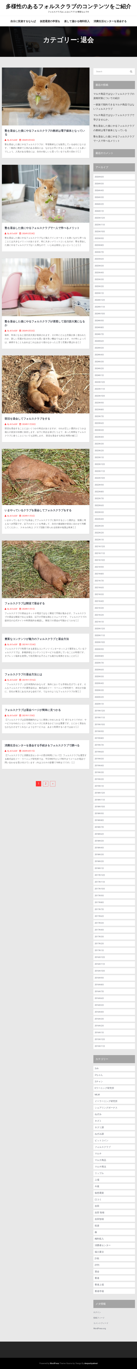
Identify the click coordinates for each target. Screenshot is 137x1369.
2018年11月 (100, 800)
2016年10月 (100, 971)
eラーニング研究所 (104, 1088)
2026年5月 (99, 184)
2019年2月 (99, 779)
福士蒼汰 (99, 1252)
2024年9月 (99, 321)
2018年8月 (99, 820)
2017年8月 (99, 902)
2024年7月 (99, 334)
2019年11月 (100, 717)
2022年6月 (99, 505)
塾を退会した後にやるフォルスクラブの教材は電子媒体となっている (113, 127)
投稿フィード (99, 1318)
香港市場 (99, 1291)
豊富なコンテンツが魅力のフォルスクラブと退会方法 (37, 638)
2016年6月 (99, 998)
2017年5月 (99, 923)
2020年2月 (99, 697)
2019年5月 (99, 759)
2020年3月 (99, 690)
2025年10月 (100, 231)
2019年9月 (99, 731)
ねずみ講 (99, 1134)
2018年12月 (100, 793)
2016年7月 (99, 991)
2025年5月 (99, 266)
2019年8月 (99, 738)
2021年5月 (99, 594)
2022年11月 (100, 471)
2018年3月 (99, 854)
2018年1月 (99, 868)
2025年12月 (100, 218)
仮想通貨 (99, 1193)
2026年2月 (99, 204)
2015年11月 (100, 1046)
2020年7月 (99, 663)
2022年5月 (99, 512)
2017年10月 (100, 889)
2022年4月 (99, 519)
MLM (97, 1094)
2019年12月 (100, 711)
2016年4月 (99, 1012)
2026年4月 (99, 190)
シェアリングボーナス (106, 1107)
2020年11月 (100, 635)
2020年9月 (99, 649)
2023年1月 (99, 457)
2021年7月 (99, 581)
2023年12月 (100, 382)
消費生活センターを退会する (110, 21)
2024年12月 (100, 300)
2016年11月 (100, 964)
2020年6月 (99, 670)
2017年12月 (100, 875)
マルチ (98, 1153)
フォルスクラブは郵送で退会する (25, 603)
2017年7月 (99, 909)
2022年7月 (99, 498)
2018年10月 (100, 807)
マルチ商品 (100, 1160)
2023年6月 (99, 423)
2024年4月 (99, 355)
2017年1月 (99, 950)
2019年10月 (100, 724)
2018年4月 (99, 848)
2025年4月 (99, 272)
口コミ (98, 1199)
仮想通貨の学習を (50, 21)
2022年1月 (99, 540)
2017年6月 (99, 916)
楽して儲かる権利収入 (77, 21)
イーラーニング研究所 (106, 1101)
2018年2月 (99, 861)
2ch (96, 1068)
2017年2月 (99, 943)
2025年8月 (99, 245)
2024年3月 (99, 362)
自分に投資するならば (23, 21)
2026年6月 (99, 177)
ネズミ (98, 1120)
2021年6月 (99, 587)
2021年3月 (99, 608)
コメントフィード (100, 1323)
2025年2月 (99, 286)
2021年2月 (99, 615)
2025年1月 (99, 293)
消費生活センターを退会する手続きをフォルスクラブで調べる (42, 745)
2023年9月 (99, 403)
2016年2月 (99, 1026)
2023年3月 (99, 444)
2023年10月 (100, 396)
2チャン (99, 1081)
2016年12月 (100, 957)
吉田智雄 (99, 1219)
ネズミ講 (99, 1127)
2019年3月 (99, 772)
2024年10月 (100, 314)
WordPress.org (99, 1328)
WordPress (54, 1363)
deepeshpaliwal (91, 1363)
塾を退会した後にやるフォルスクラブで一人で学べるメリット (42, 228)
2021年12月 (100, 546)
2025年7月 (99, 252)
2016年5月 (99, 1005)
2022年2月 (99, 533)
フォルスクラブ (103, 1147)
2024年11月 (100, 307)
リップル (99, 1173)
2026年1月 (99, 211)
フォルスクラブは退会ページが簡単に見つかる (33, 710)
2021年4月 (99, 601)
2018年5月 (99, 841)
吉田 (97, 1206)
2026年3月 (99, 197)
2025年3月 (99, 279)
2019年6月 (99, 752)
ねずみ (98, 1114)
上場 (97, 1179)
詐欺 (97, 1258)
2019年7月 (99, 745)
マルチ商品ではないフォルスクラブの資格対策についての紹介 (113, 96)
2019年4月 (99, 765)
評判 (97, 1265)
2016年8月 (99, 985)
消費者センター (103, 1245)
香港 (97, 1278)
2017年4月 (99, 930)
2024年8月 (99, 327)
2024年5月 (99, 348)
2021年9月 (99, 567)
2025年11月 (100, 225)
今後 (97, 1186)
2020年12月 (100, 629)
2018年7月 (99, 827)
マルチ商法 (100, 1166)
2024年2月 (99, 368)
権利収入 (99, 1238)
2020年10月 (100, 642)
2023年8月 (99, 409)
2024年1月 (99, 375)
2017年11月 (100, 882)
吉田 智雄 (99, 1212)
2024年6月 (99, 341)
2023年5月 (99, 430)
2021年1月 (99, 622)
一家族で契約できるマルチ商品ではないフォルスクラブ (113, 106)
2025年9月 (99, 238)
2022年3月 (99, 526)
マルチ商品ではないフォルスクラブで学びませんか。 (113, 117)
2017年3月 (99, 937)
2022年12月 (100, 464)
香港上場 (99, 1284)
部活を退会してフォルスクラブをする (27, 418)
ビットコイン (101, 1140)
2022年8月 (99, 492)
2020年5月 (99, 676)
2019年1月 (99, 786)
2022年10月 (100, 478)
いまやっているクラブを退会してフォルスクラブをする (38, 510)
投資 (97, 1225)
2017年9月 (99, 895)
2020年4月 (99, 683)
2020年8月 (99, 656)
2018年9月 (99, 813)
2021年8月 (99, 574)
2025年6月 (99, 259)
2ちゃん (99, 1075)
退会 (97, 1271)
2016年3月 (99, 1019)
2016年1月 (99, 1032)
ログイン (97, 1312)
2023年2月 (99, 451)
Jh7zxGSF (14, 140)
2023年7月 (99, 416)
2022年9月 (99, 485)
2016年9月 (99, 978)
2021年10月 (100, 560)
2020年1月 (99, 704)
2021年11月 (100, 553)
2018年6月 (99, 834)
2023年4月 (99, 437)
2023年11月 (100, 389)
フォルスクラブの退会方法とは (23, 674)
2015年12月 (100, 1039)
